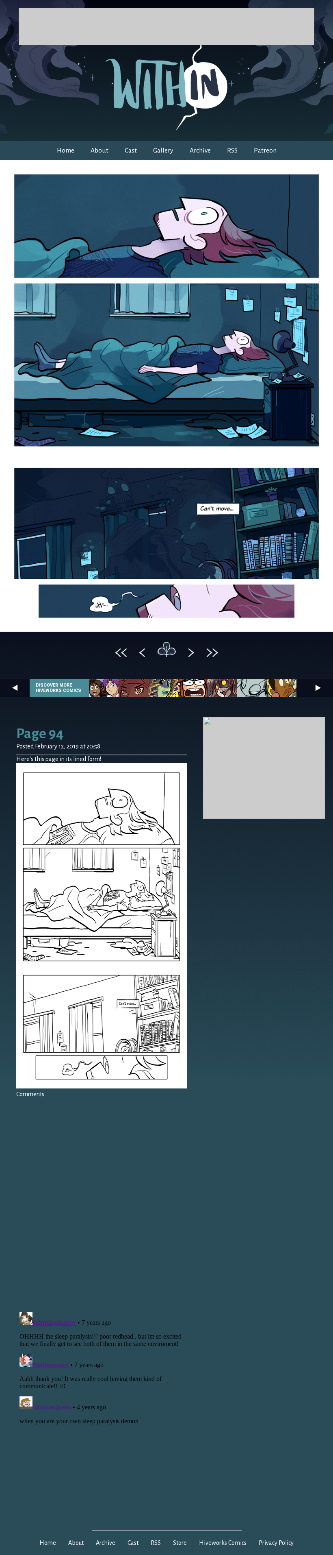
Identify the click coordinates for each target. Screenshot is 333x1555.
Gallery (163, 150)
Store (180, 1543)
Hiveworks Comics (223, 1543)
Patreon (265, 150)
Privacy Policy (276, 1543)
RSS (232, 150)
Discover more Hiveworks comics (58, 688)
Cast (131, 150)
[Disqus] (101, 1200)
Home (65, 150)
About (99, 150)
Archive (200, 150)
